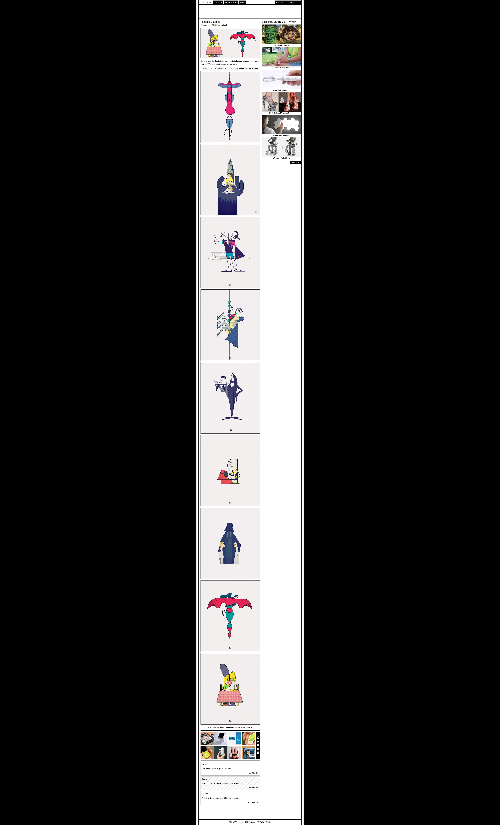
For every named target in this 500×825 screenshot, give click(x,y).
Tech (242, 2)
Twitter (291, 21)
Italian (241, 68)
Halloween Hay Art (281, 45)
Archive (280, 2)
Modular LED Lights (281, 135)
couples (246, 61)
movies (203, 64)
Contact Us (293, 2)
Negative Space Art (245, 727)
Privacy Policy (264, 822)
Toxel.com (206, 2)
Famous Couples (210, 21)
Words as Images (227, 727)
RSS (280, 21)
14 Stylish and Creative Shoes (281, 113)
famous (239, 61)
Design (218, 2)
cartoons (233, 64)
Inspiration (231, 2)
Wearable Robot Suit (281, 158)
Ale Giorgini (253, 68)
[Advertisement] (250, 12)
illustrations (219, 61)
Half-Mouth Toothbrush (281, 90)
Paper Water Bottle (281, 68)
